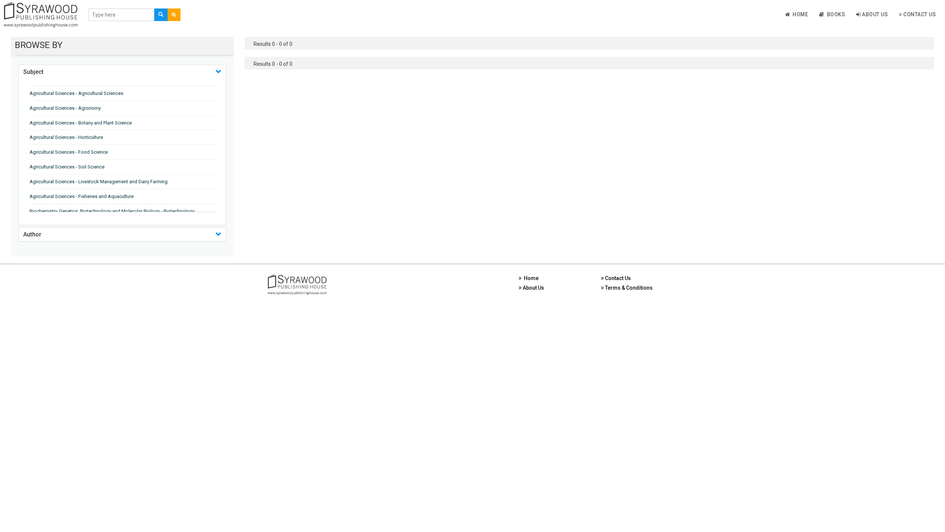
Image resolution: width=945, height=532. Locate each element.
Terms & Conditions (628, 288)
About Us (874, 14)
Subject (33, 71)
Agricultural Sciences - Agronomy (65, 108)
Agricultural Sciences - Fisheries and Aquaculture (82, 196)
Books (834, 14)
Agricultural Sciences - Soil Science (67, 167)
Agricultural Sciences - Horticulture (66, 137)
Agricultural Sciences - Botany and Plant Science (81, 123)
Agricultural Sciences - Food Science (69, 152)
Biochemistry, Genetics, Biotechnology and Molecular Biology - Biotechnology (112, 211)
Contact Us (919, 14)
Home (799, 14)
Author (32, 234)
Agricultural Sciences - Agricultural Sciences (76, 93)
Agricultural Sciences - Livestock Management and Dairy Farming (99, 181)
